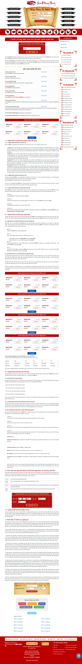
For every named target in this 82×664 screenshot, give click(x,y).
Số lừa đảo (22, 603)
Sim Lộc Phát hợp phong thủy (69, 73)
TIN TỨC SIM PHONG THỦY (70, 639)
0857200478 (27, 131)
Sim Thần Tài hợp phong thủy (69, 75)
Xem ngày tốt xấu (66, 96)
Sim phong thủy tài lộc (14, 13)
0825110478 (45, 347)
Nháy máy (42, 603)
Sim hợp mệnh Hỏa (68, 21)
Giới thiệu (55, 645)
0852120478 (9, 305)
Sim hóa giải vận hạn (14, 21)
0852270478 (9, 298)
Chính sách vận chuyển (71, 645)
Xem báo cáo (32, 613)
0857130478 (45, 131)
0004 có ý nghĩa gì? (18, 628)
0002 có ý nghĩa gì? (18, 621)
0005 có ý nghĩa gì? (18, 631)
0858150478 (27, 124)
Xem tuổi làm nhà (66, 140)
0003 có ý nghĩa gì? (18, 625)
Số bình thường (39, 607)
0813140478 (27, 326)
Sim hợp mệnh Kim (68, 9)
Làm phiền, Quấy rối (26, 607)
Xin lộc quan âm (66, 93)
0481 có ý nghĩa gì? (45, 625)
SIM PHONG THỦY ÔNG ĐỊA (40, 639)
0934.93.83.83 (32, 643)
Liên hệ (55, 647)
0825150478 (27, 347)
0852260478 (27, 298)
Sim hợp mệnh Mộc (68, 13)
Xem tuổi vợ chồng (67, 142)
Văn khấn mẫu (66, 133)
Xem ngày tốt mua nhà (67, 102)
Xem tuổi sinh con (66, 144)
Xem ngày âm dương (67, 109)
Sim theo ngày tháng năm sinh (69, 87)
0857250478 (9, 131)
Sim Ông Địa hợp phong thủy (69, 77)
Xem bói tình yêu (66, 115)
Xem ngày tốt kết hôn (67, 100)
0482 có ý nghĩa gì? (45, 628)
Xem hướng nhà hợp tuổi (68, 146)
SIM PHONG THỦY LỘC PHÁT (12, 639)
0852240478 (45, 298)
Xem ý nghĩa (32, 52)
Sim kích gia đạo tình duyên (14, 17)
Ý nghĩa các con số (67, 131)
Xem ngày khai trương (67, 98)
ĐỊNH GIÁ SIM (60, 639)
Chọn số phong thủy (41, 21)
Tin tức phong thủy (67, 129)
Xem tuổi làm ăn (66, 138)
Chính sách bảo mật (58, 653)
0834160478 (9, 326)
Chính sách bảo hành (70, 649)
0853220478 (9, 319)
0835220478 (27, 340)
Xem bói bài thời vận (67, 111)
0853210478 (27, 319)
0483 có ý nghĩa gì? (45, 631)
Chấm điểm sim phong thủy (14, 25)
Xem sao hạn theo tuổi (67, 136)
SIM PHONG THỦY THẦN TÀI (26, 639)
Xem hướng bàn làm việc (68, 127)
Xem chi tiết (44, 72)
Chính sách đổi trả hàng (71, 647)
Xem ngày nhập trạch (67, 104)
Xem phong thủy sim (32, 591)
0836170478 (9, 347)
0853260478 (9, 340)
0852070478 (45, 305)
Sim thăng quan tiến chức (14, 9)
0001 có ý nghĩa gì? (18, 618)
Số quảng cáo (32, 603)
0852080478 (27, 305)
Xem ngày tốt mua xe (67, 107)
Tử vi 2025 (65, 91)
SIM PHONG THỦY (51, 639)
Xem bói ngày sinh (67, 113)
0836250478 (45, 340)
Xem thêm (31, 137)
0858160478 (9, 124)
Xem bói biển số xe (67, 89)
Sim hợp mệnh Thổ (68, 25)
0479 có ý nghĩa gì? (45, 618)
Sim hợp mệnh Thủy (68, 17)
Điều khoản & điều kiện (58, 649)
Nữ (44, 585)
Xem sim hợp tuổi (31, 505)
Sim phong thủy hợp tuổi (68, 125)
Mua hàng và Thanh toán (59, 651)
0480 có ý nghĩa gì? (45, 621)
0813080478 (45, 326)
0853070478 (45, 319)
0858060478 (45, 124)
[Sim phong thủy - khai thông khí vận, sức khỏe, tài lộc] (41, 3)
